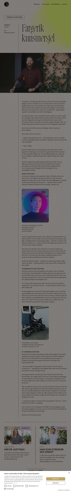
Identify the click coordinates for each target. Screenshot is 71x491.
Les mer (15, 483)
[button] (24, 489)
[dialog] (35, 245)
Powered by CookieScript (64, 490)
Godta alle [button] (55, 479)
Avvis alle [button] (56, 483)
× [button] (69, 472)
